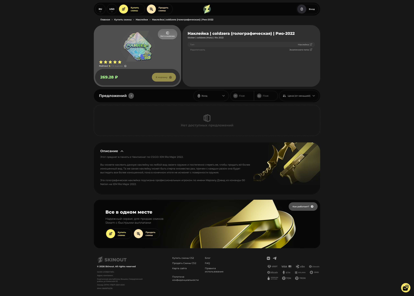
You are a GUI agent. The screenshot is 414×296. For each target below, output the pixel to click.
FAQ (207, 263)
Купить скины (135, 9)
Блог (208, 258)
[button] (405, 287)
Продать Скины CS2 (184, 263)
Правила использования (214, 270)
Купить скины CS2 (183, 258)
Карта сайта (179, 268)
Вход (312, 9)
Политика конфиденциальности (185, 278)
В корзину (162, 77)
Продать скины (163, 9)
